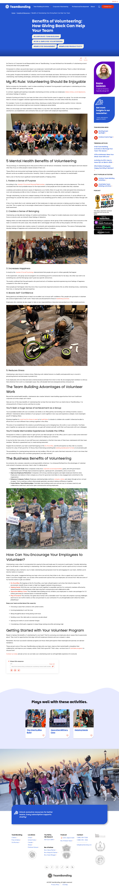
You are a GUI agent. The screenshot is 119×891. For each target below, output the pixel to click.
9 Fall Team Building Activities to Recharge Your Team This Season (103, 149)
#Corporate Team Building (46, 36)
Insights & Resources (23, 13)
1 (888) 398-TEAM (82, 837)
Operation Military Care (59, 731)
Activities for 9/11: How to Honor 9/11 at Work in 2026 (103, 161)
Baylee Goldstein (101, 84)
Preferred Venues (33, 847)
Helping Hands (81, 730)
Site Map (65, 884)
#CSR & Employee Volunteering (48, 41)
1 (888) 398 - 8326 (82, 840)
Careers (14, 837)
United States (32, 840)
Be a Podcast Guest (67, 841)
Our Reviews (16, 842)
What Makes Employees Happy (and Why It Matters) (104, 168)
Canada (30, 842)
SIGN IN (114, 1)
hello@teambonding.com (84, 845)
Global (30, 845)
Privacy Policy (55, 884)
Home (13, 13)
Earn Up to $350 (49, 839)
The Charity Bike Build (34, 731)
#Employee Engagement (44, 46)
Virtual (30, 837)
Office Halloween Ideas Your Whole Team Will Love (104, 156)
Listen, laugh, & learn (68, 837)
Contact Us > (108, 6)
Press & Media (16, 840)
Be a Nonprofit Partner (51, 852)
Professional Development (80, 6)
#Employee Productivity (70, 46)
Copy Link (52, 664)
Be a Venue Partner (50, 850)
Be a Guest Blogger (50, 855)
